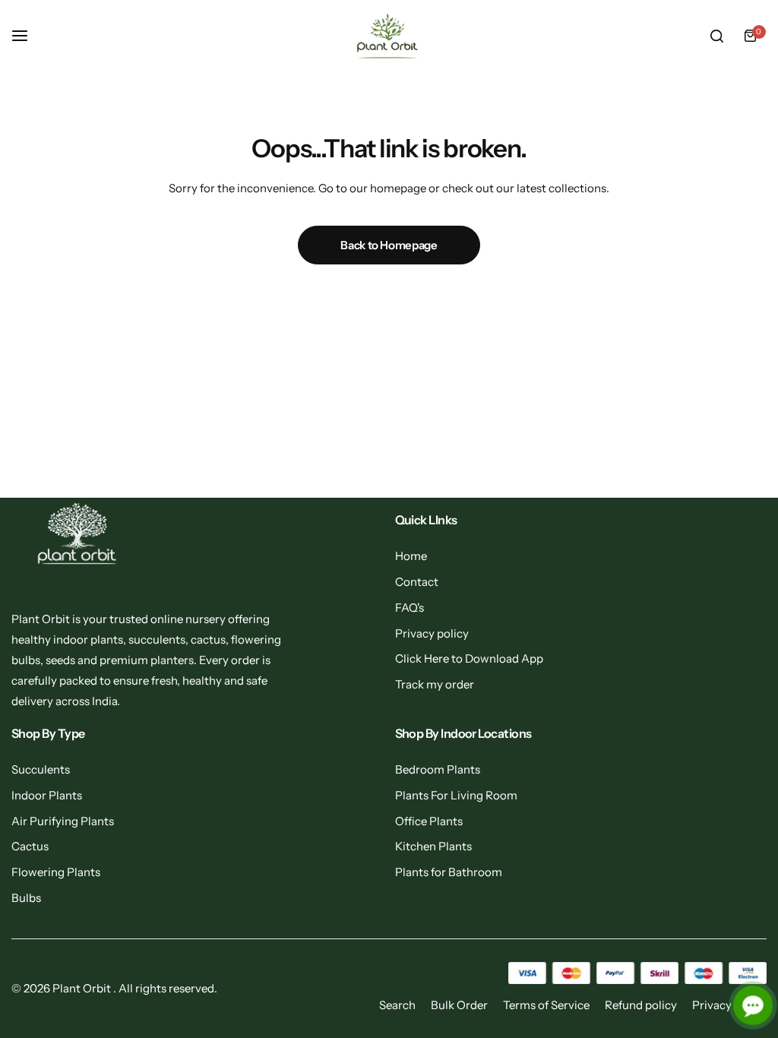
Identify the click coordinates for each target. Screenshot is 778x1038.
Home (411, 556)
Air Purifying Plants (62, 821)
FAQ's (409, 607)
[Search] (716, 35)
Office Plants (429, 821)
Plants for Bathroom (448, 872)
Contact (416, 581)
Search (397, 1005)
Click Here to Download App (469, 658)
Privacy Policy (729, 1005)
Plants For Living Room (456, 795)
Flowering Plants (55, 872)
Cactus (30, 846)
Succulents (40, 769)
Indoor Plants (46, 795)
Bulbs (26, 898)
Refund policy (641, 1005)
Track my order (434, 684)
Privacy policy (432, 633)
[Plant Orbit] (389, 36)
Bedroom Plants (437, 769)
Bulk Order (459, 1005)
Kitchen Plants (433, 846)
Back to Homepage (388, 245)
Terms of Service (546, 1005)
